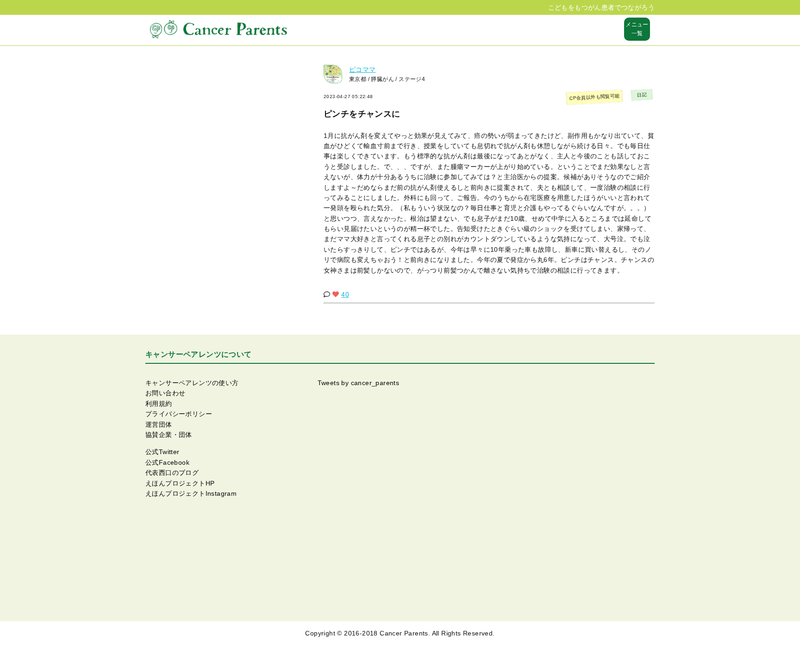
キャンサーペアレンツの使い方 (192, 382)
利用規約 (158, 403)
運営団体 (158, 424)
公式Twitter (162, 451)
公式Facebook (167, 462)
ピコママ (362, 69)
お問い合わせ (165, 393)
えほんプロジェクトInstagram (191, 493)
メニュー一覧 (637, 29)
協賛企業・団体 (168, 434)
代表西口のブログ (172, 472)
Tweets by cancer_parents (359, 382)
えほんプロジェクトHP (179, 483)
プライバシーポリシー (178, 413)
